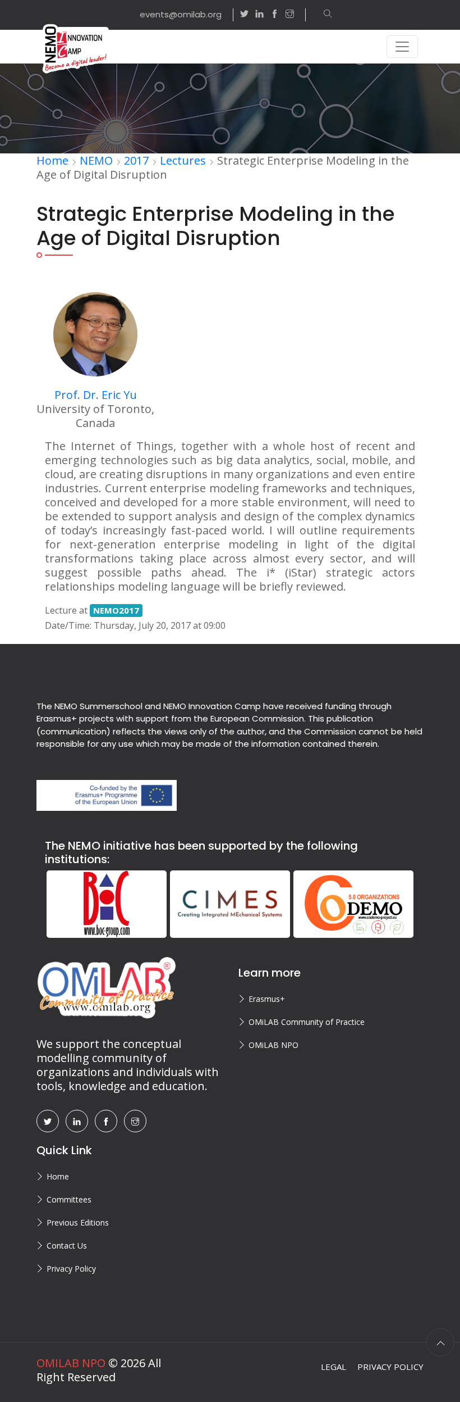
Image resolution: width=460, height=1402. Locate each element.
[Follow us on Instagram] (296, 14)
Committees (69, 1199)
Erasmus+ (267, 998)
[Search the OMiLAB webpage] (322, 14)
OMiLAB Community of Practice (307, 1022)
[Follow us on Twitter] (244, 14)
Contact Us (67, 1245)
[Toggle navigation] (402, 46)
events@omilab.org (181, 14)
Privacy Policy (71, 1268)
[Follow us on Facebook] (274, 14)
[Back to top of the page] (440, 1342)
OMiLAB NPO (273, 1045)
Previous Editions (78, 1222)
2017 (136, 160)
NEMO (96, 160)
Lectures (183, 160)
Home (52, 160)
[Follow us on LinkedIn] (259, 14)
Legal (333, 1366)
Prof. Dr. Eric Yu (95, 394)
